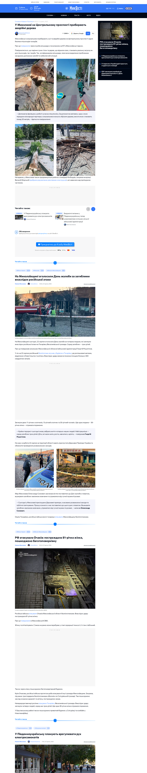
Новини (23, 21)
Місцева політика (111, 2)
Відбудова (46, 2)
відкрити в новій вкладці (89, 284)
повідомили (25, 621)
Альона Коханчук (35, 741)
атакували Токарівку (47, 703)
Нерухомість (97, 2)
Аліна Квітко (34, 284)
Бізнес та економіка (73, 2)
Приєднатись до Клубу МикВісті (56, 244)
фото (89, 15)
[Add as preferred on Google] (66, 8)
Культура (86, 2)
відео (98, 15)
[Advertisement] (55, 197)
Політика (30, 21)
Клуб (129, 8)
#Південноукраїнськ (22, 728)
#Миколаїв (36, 270)
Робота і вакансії (58, 2)
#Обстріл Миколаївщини (54, 270)
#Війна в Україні (20, 270)
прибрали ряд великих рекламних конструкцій (48, 180)
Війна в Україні (35, 2)
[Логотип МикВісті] (76, 8)
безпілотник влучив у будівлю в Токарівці (55, 353)
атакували (59, 517)
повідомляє (25, 46)
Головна (18, 21)
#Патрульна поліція (40, 728)
